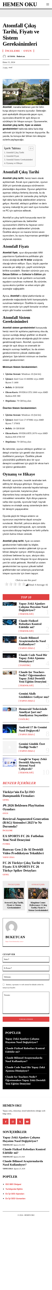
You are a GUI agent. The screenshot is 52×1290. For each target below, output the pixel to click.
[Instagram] (13, 1121)
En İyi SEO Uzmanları (15, 1198)
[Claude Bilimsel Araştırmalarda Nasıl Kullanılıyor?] (10, 642)
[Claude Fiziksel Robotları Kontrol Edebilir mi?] (10, 625)
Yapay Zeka (27, 648)
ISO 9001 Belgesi (13, 1184)
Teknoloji (26, 614)
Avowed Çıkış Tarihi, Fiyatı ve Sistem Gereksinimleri (13, 905)
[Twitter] (11, 74)
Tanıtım (24, 665)
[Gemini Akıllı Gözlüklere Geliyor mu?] (10, 697)
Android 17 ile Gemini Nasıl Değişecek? (33, 729)
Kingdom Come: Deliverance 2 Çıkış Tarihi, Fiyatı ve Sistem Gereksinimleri (38, 906)
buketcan (21, 56)
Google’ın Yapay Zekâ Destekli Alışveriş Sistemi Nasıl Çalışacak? (33, 763)
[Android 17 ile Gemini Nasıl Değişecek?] (10, 730)
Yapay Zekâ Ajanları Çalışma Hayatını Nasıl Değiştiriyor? (33, 607)
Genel (6, 800)
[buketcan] (5, 56)
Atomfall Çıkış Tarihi (15, 152)
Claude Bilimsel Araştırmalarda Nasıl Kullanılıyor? (32, 641)
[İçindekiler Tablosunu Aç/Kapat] (30, 148)
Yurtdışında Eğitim (14, 1188)
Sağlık (24, 719)
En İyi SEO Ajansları (15, 1193)
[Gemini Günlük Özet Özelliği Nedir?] (10, 747)
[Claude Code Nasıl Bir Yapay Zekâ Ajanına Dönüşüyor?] (10, 659)
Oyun (5, 813)
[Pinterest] (17, 74)
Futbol (6, 844)
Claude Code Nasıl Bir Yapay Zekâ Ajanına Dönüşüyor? (33, 658)
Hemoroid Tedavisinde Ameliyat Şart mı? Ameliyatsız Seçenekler (33, 712)
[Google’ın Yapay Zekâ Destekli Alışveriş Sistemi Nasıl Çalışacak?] (10, 764)
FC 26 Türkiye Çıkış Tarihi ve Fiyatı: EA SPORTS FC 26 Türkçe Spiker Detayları (23, 866)
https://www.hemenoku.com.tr (14, 941)
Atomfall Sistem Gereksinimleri (19, 159)
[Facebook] (5, 74)
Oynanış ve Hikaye (14, 163)
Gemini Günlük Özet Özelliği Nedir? (32, 745)
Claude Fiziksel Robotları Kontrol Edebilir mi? (30, 624)
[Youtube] (27, 1121)
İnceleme (8, 831)
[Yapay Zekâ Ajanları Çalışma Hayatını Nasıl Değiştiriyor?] (10, 608)
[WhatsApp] (23, 74)
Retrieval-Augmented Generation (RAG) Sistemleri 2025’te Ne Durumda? (26, 822)
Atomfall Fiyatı (12, 156)
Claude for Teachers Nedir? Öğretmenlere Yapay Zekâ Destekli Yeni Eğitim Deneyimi (32, 676)
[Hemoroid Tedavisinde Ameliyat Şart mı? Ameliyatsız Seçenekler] (10, 713)
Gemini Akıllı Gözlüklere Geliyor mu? (34, 695)
